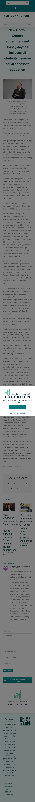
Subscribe (17, 407)
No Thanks (12, 413)
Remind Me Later (21, 413)
